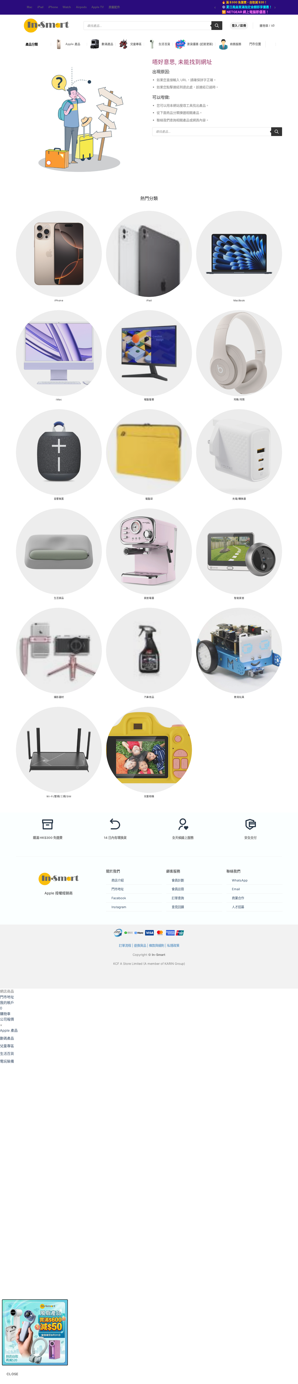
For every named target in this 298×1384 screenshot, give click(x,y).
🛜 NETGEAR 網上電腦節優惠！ (245, 12)
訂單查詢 (178, 898)
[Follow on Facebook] (17, 7)
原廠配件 (114, 7)
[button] (270, 25)
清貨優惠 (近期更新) (200, 44)
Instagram (118, 907)
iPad (40, 7)
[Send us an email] (21, 7)
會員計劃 (178, 880)
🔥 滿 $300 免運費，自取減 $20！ (244, 2)
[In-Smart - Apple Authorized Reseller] (46, 25)
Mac (29, 7)
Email (236, 889)
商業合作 (238, 898)
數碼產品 (107, 44)
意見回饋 (178, 907)
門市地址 (117, 889)
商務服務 (235, 44)
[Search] (216, 25)
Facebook (118, 898)
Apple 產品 (72, 44)
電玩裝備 (7, 1061)
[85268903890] (280, 44)
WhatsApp (240, 880)
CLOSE (13, 1374)
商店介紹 (117, 880)
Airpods (81, 7)
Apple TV (97, 7)
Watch (67, 7)
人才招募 (238, 907)
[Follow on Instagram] (19, 7)
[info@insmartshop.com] (271, 44)
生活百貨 (164, 44)
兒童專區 (136, 44)
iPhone (53, 7)
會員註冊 (178, 889)
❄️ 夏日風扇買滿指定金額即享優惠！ (247, 7)
